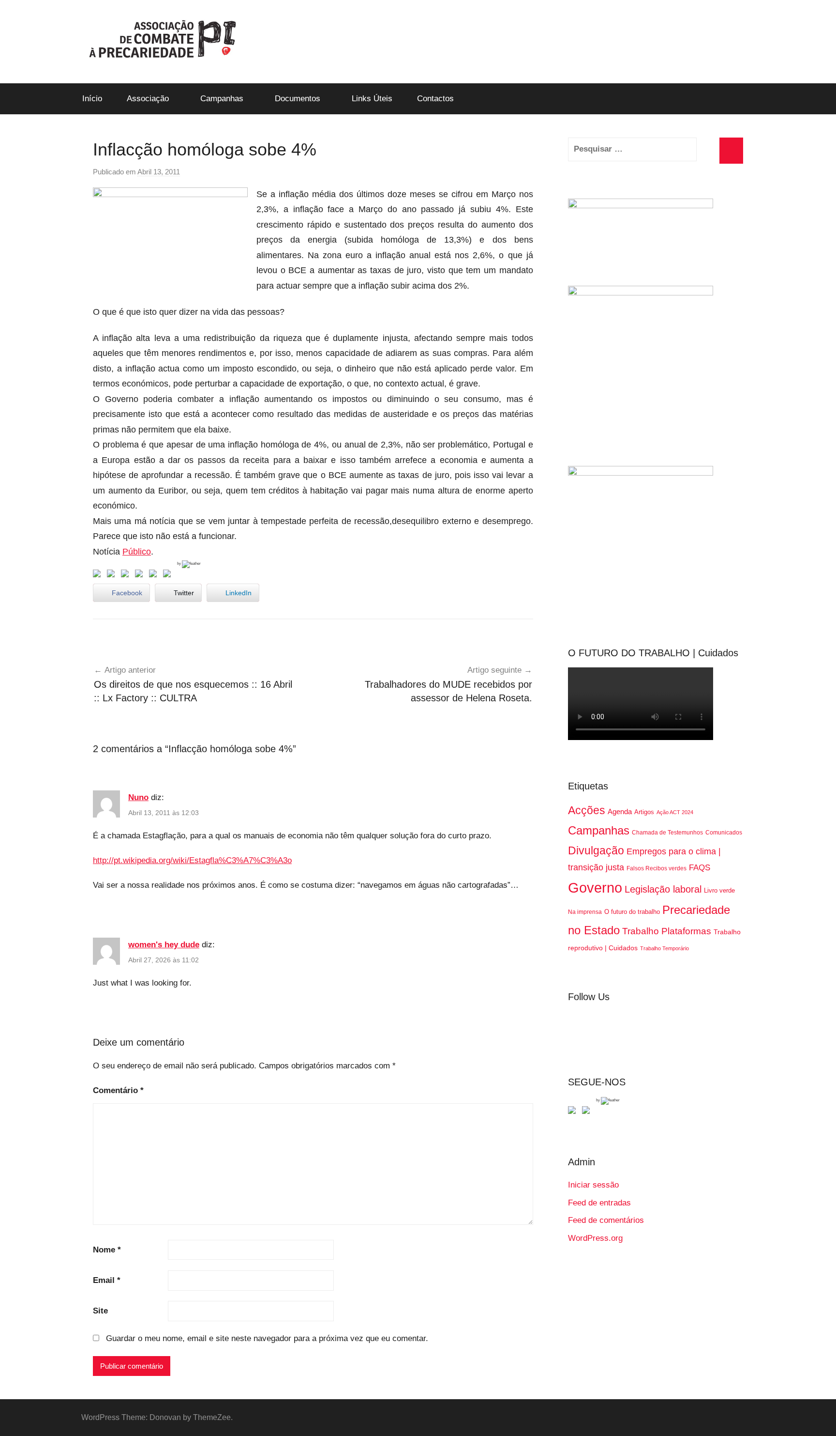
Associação (148, 98)
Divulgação (596, 850)
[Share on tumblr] (155, 575)
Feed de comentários (606, 1220)
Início (92, 98)
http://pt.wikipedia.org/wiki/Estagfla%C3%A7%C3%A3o (192, 860)
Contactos (435, 98)
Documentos (297, 98)
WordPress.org (595, 1238)
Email (106, 1280)
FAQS (699, 867)
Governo (595, 888)
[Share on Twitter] (113, 575)
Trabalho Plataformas (666, 931)
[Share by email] (169, 575)
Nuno (138, 797)
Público (136, 551)
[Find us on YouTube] (588, 1112)
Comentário (118, 1090)
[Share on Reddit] (127, 575)
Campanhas (221, 98)
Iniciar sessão (593, 1184)
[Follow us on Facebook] (574, 1112)
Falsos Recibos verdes (657, 868)
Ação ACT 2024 (675, 812)
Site (100, 1310)
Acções (586, 810)
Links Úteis (372, 98)
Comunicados (723, 832)
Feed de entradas (599, 1202)
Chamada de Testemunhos (667, 832)
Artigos (644, 812)
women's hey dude (163, 944)
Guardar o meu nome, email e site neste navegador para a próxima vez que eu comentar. (267, 1338)
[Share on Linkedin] (141, 575)
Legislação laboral (663, 889)
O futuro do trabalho (632, 911)
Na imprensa (585, 912)
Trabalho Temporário (664, 948)
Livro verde (719, 890)
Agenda (620, 811)
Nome (107, 1249)
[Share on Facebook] (98, 575)
